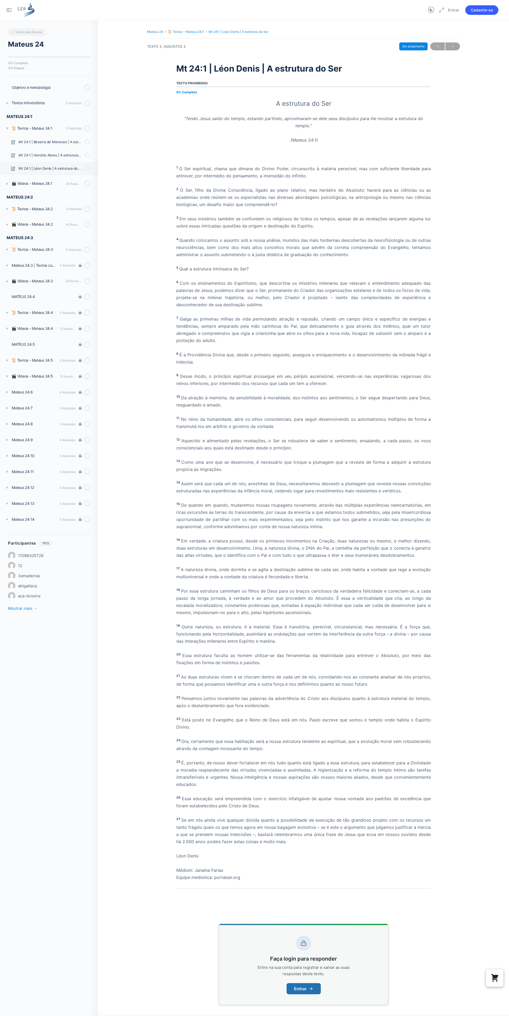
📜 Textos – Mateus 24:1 (186, 32)
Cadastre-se (482, 10)
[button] (494, 978)
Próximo (452, 46)
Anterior (437, 46)
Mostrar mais (20, 608)
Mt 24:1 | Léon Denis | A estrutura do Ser (238, 32)
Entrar (453, 10)
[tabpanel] (303, 494)
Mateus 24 (155, 32)
